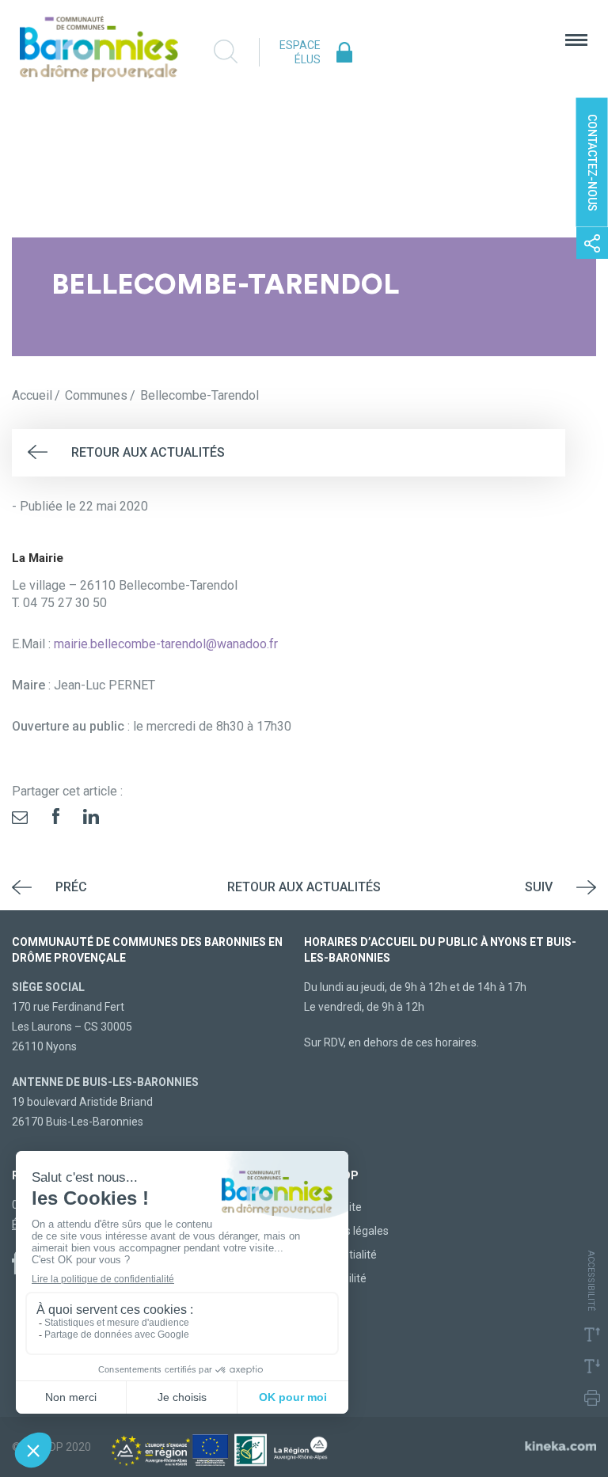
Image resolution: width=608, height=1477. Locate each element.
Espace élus (300, 52)
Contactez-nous (592, 162)
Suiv (539, 886)
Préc (71, 886)
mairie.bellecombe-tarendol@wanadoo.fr (166, 643)
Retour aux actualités (148, 452)
